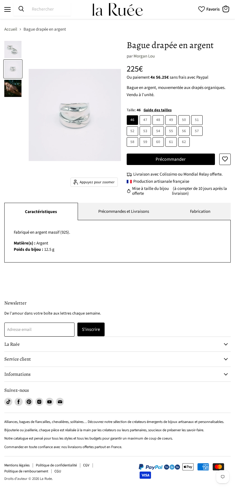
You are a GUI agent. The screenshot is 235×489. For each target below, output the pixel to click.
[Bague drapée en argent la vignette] (13, 49)
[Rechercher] (21, 9)
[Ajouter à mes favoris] (225, 159)
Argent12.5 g (42, 241)
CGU (57, 471)
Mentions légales (17, 465)
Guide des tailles (158, 110)
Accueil (10, 29)
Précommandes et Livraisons (123, 211)
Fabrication (200, 211)
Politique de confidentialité (56, 465)
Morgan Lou (144, 56)
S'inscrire (91, 329)
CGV (86, 465)
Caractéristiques (41, 212)
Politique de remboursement (26, 471)
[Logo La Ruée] (117, 9)
